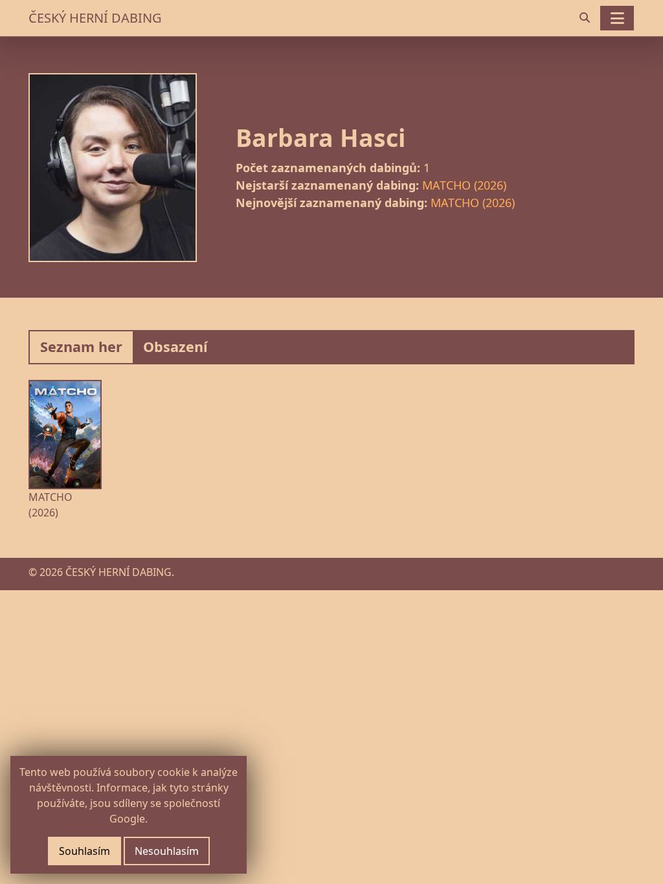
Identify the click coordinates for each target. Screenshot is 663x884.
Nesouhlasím (167, 851)
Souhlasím (84, 851)
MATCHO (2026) (464, 185)
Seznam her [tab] (81, 346)
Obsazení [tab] (175, 346)
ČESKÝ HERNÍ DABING (95, 18)
